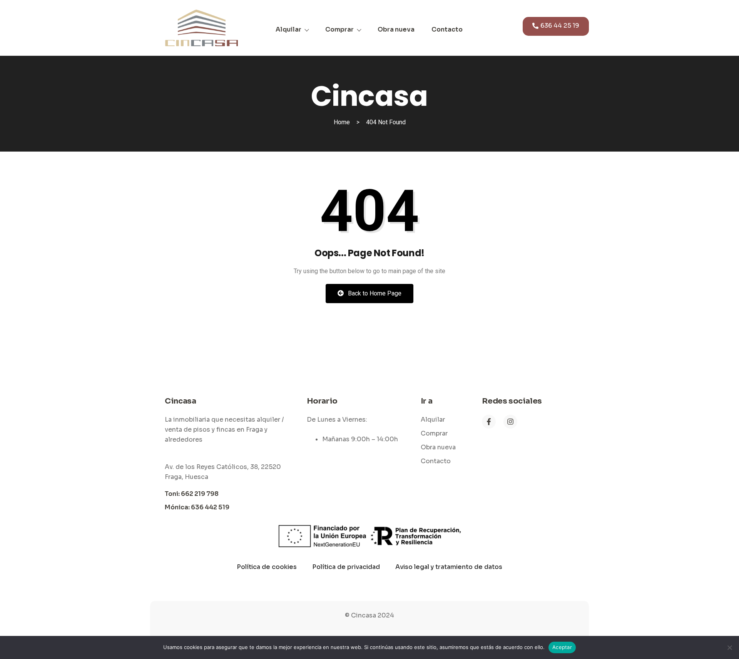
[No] (729, 647)
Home (342, 122)
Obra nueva (396, 29)
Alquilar (288, 29)
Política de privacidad (346, 567)
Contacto (447, 29)
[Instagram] (510, 422)
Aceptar (562, 647)
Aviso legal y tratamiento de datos (448, 567)
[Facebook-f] (489, 422)
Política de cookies (267, 567)
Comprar (339, 29)
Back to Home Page (373, 293)
